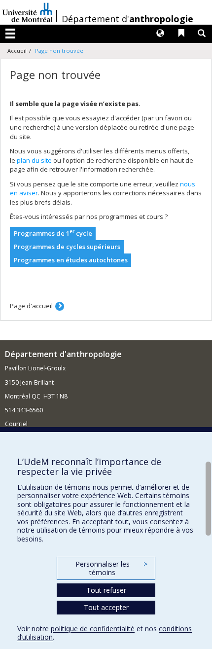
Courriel (16, 424)
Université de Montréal (27, 12)
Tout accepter (106, 607)
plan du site (34, 160)
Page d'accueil (31, 305)
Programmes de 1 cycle (53, 233)
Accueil (17, 50)
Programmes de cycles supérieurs (67, 246)
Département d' (127, 18)
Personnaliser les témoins (111, 568)
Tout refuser (106, 590)
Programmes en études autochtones (71, 259)
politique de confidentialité (93, 628)
